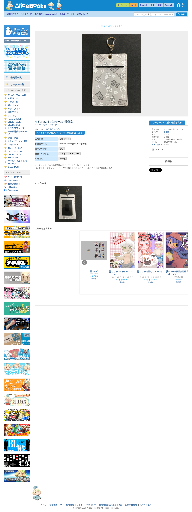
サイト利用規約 (67, 505)
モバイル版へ (146, 505)
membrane (94, 274)
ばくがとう (64, 139)
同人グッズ (13, 105)
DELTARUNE (14, 125)
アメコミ (12, 116)
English (143, 5)
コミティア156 (15, 151)
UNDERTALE (14, 122)
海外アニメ (13, 112)
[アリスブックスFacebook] (178, 6)
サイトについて (15, 177)
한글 (160, 5)
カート (134, 5)
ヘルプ (44, 505)
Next (188, 262)
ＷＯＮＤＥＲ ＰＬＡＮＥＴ (122, 277)
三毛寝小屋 (178, 277)
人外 (24, 95)
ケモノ (11, 95)
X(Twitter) (13, 187)
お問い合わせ (82, 14)
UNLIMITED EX (15, 155)
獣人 (18, 95)
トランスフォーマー (17, 128)
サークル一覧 (16, 84)
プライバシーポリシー (86, 505)
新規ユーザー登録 (67, 14)
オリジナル (13, 98)
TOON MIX (13, 158)
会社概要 (53, 505)
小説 (16, 138)
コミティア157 (15, 148)
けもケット (13, 144)
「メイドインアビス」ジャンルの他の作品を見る (59, 132)
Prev (84, 262)
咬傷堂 (166, 132)
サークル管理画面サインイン (16, 41)
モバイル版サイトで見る (111, 26)
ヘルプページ (26, 14)
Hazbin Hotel (14, 119)
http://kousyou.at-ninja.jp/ (46, 124)
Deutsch (168, 5)
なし (62, 149)
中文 (152, 5)
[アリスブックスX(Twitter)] (183, 6)
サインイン (123, 5)
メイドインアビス (53, 129)
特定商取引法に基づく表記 (110, 505)
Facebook (13, 190)
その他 (63, 158)
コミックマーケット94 (69, 154)
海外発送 (46, 14)
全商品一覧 (15, 77)
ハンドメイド (14, 109)
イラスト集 (13, 102)
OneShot (178, 279)
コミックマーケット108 (17, 141)
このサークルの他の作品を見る (167, 122)
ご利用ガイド (12, 14)
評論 (10, 138)
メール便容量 (157, 145)
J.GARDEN (13, 167)
